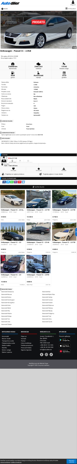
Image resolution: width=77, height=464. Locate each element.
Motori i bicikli (6, 338)
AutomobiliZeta (5, 322)
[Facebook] (41, 355)
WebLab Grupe (44, 363)
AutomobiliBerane (6, 294)
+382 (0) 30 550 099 (46, 347)
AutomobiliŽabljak (6, 324)
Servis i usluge (6, 350)
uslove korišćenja (5, 462)
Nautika (4, 347)
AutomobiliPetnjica (47, 308)
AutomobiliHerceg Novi (7, 303)
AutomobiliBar (46, 292)
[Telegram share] (23, 182)
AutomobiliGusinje (47, 300)
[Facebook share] (4, 182)
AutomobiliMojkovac (48, 305)
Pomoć (23, 341)
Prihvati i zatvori (71, 461)
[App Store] (64, 346)
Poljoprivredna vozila (8, 343)
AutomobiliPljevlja (47, 311)
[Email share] (19, 182)
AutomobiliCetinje (47, 297)
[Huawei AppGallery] (64, 351)
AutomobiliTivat (46, 316)
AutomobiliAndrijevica (7, 292)
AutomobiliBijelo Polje (48, 294)
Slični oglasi (39, 187)
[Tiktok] (51, 355)
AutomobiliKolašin (47, 303)
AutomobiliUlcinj (46, 319)
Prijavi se (24, 336)
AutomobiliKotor (6, 305)
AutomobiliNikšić (6, 308)
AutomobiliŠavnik (47, 322)
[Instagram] (46, 355)
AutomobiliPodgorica (48, 313)
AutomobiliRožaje (6, 316)
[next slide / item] (75, 30)
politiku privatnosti (16, 462)
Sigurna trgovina (26, 350)
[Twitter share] (8, 182)
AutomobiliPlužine (6, 313)
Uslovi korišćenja (26, 343)
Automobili (5, 336)
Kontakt (23, 338)
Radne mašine (6, 345)
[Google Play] (64, 340)
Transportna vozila (8, 341)
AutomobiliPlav (5, 311)
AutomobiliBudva (6, 297)
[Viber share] (15, 182)
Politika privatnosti (27, 345)
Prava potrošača (26, 347)
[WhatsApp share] (11, 182)
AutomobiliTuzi (5, 319)
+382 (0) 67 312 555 (46, 345)
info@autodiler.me (46, 349)
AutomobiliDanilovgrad (7, 300)
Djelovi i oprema (7, 352)
